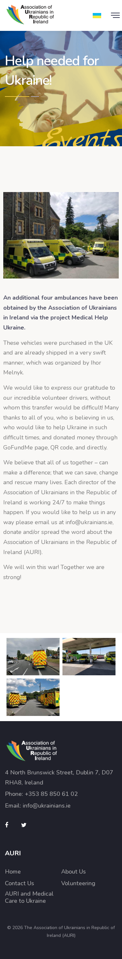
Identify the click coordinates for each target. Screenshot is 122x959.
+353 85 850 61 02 (51, 794)
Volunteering (78, 883)
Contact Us (19, 883)
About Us (73, 871)
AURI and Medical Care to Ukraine (29, 897)
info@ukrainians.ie (47, 806)
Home (13, 871)
